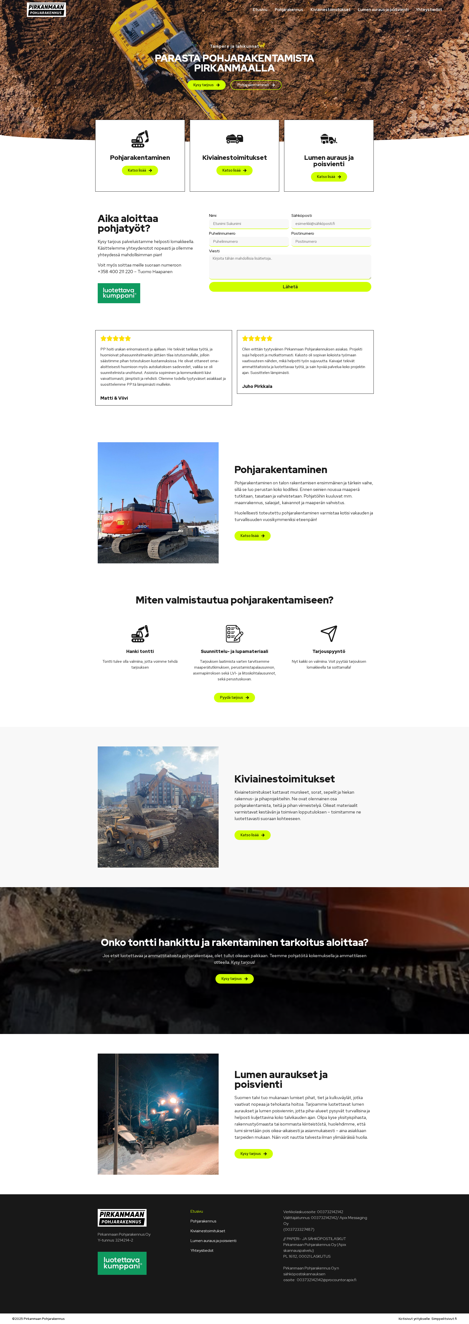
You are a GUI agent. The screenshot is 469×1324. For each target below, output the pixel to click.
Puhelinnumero (222, 234)
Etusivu (260, 9)
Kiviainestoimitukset (330, 9)
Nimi (212, 216)
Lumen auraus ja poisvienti (383, 9)
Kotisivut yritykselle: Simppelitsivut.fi (428, 1319)
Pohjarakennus (289, 9)
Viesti (214, 251)
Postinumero (302, 234)
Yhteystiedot (429, 9)
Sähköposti (301, 216)
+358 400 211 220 (115, 271)
